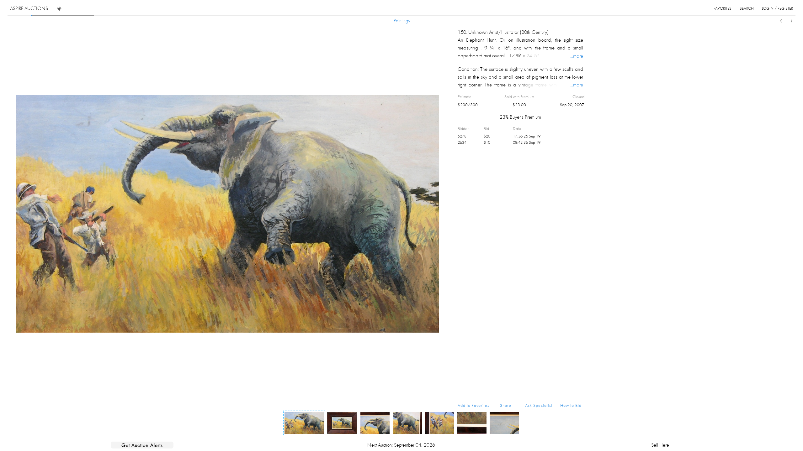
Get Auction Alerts (142, 445)
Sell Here (660, 445)
